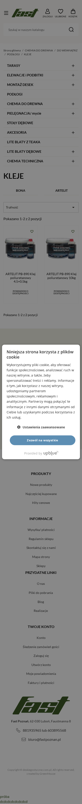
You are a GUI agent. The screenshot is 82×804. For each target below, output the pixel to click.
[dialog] (41, 402)
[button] (41, 427)
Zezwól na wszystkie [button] (42, 440)
